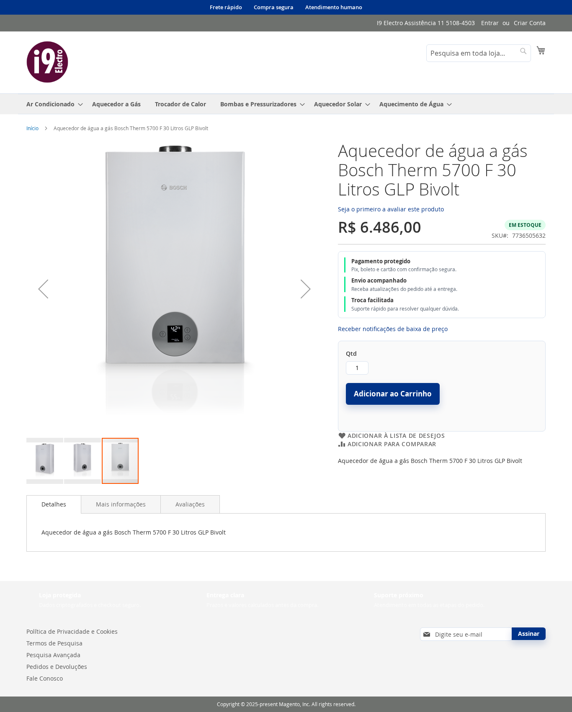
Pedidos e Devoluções (56, 667)
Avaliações (190, 504)
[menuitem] (52, 104)
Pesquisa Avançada (53, 655)
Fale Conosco (44, 678)
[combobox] (478, 53)
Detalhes (53, 504)
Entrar (490, 23)
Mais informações (121, 504)
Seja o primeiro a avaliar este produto (391, 209)
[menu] (286, 104)
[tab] (53, 504)
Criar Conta (530, 23)
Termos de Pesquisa (54, 643)
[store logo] (47, 62)
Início (32, 128)
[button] (43, 289)
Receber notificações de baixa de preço (393, 329)
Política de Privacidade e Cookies (72, 631)
